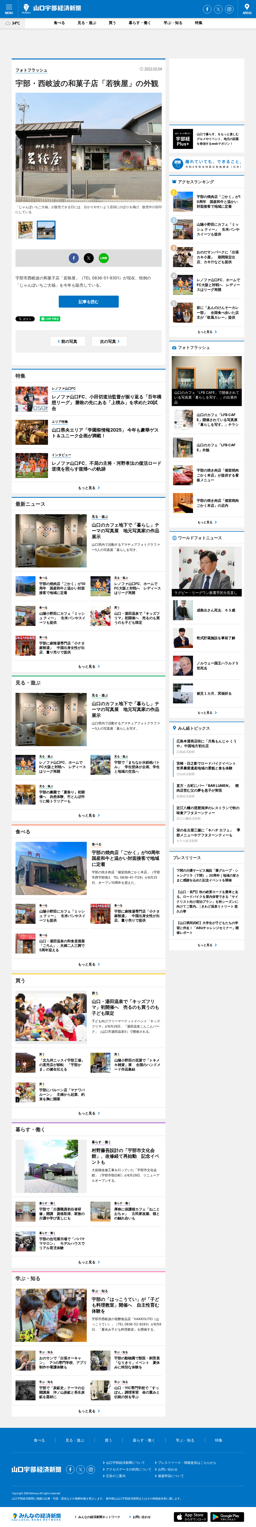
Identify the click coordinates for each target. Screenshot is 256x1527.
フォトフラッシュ (32, 69)
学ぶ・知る (173, 22)
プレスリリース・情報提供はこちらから (187, 1463)
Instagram (229, 9)
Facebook (207, 9)
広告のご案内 (116, 1476)
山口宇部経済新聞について (125, 1463)
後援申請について (171, 1476)
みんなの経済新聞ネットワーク (36, 1517)
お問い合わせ (168, 1469)
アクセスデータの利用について (129, 1469)
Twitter (218, 9)
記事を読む (89, 301)
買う (112, 22)
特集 (198, 22)
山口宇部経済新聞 (51, 9)
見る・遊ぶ (87, 22)
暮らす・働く (140, 22)
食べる (59, 22)
